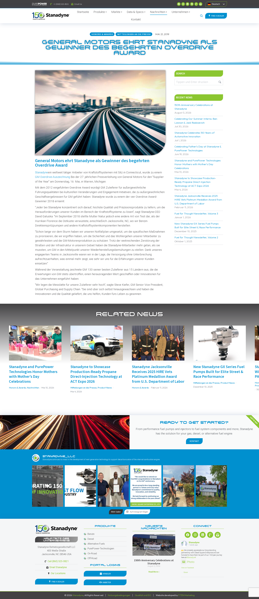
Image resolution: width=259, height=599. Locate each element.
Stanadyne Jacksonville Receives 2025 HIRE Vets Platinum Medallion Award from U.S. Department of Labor (198, 199)
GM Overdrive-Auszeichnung (52, 177)
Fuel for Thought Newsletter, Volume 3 (196, 213)
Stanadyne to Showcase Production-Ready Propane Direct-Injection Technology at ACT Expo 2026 (195, 182)
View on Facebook (187, 568)
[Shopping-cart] (192, 4)
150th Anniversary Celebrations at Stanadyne (193, 106)
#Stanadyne (190, 557)
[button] (4, 360)
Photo (190, 562)
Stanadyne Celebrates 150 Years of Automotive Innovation (194, 134)
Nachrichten (33, 387)
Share (186, 572)
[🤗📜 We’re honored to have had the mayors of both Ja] (113, 486)
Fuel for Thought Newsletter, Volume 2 (196, 237)
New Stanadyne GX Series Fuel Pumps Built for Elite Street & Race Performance (197, 225)
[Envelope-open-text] (200, 4)
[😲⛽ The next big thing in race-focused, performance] (80, 486)
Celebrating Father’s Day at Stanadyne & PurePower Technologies (197, 148)
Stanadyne (41, 172)
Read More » (154, 572)
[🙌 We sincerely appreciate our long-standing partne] (145, 486)
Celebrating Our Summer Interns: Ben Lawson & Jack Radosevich (195, 120)
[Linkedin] (187, 4)
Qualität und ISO (143, 595)
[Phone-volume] (196, 4)
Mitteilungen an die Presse (83, 387)
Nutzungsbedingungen (119, 595)
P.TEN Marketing (186, 595)
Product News (105, 387)
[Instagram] (183, 4)
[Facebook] (179, 4)
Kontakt (194, 441)
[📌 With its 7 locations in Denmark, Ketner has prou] (211, 486)
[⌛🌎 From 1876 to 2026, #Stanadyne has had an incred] (47, 486)
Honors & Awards (17, 387)
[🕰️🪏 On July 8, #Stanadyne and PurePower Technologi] (178, 486)
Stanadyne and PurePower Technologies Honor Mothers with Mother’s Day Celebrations (197, 164)
